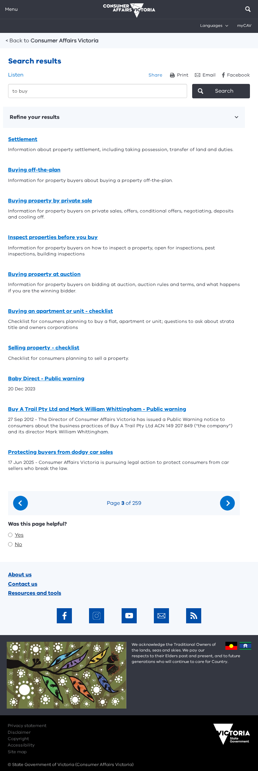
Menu (11, 9)
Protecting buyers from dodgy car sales (60, 452)
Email (209, 75)
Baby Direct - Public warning (46, 378)
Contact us (22, 584)
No (18, 544)
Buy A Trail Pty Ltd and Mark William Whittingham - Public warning (97, 409)
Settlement (22, 139)
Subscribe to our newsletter (161, 615)
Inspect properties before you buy (53, 237)
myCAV (244, 25)
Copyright (18, 739)
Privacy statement (27, 726)
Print (182, 75)
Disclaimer (19, 732)
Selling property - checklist (43, 347)
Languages (211, 25)
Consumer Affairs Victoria (52, 40)
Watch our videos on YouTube (129, 615)
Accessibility (21, 745)
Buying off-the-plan (34, 170)
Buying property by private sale (50, 200)
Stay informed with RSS (193, 615)
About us (20, 574)
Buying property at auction (44, 274)
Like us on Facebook (64, 615)
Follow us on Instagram (96, 615)
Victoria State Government (225, 738)
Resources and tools (34, 593)
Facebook (238, 75)
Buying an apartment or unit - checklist (60, 311)
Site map (17, 752)
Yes (19, 535)
